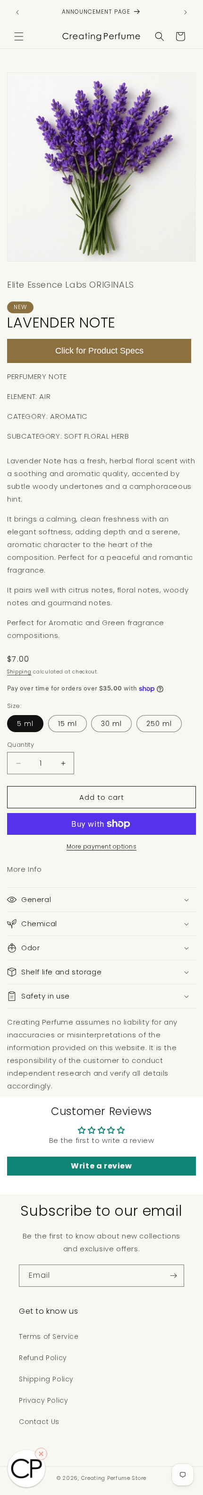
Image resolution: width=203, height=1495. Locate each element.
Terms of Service (49, 1336)
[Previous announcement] (17, 12)
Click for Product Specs (99, 350)
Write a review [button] (101, 1165)
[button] (18, 36)
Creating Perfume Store (113, 1478)
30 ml (111, 723)
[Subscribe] (173, 1276)
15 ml (67, 723)
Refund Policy (43, 1357)
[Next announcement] (185, 12)
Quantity (20, 744)
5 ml (25, 723)
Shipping (19, 671)
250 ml (159, 723)
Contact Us (39, 1421)
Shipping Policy (46, 1379)
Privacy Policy (43, 1400)
